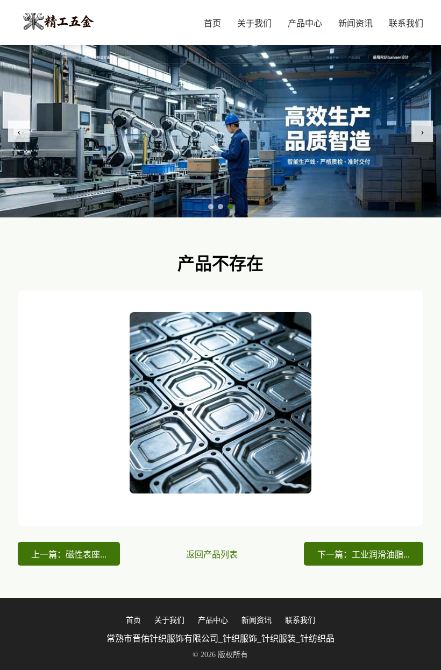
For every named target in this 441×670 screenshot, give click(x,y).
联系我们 (406, 23)
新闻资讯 (355, 23)
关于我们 (254, 23)
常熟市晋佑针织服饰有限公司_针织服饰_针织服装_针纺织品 (220, 638)
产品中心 (305, 23)
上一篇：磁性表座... (68, 554)
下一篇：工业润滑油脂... (363, 554)
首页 (212, 23)
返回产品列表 (212, 554)
